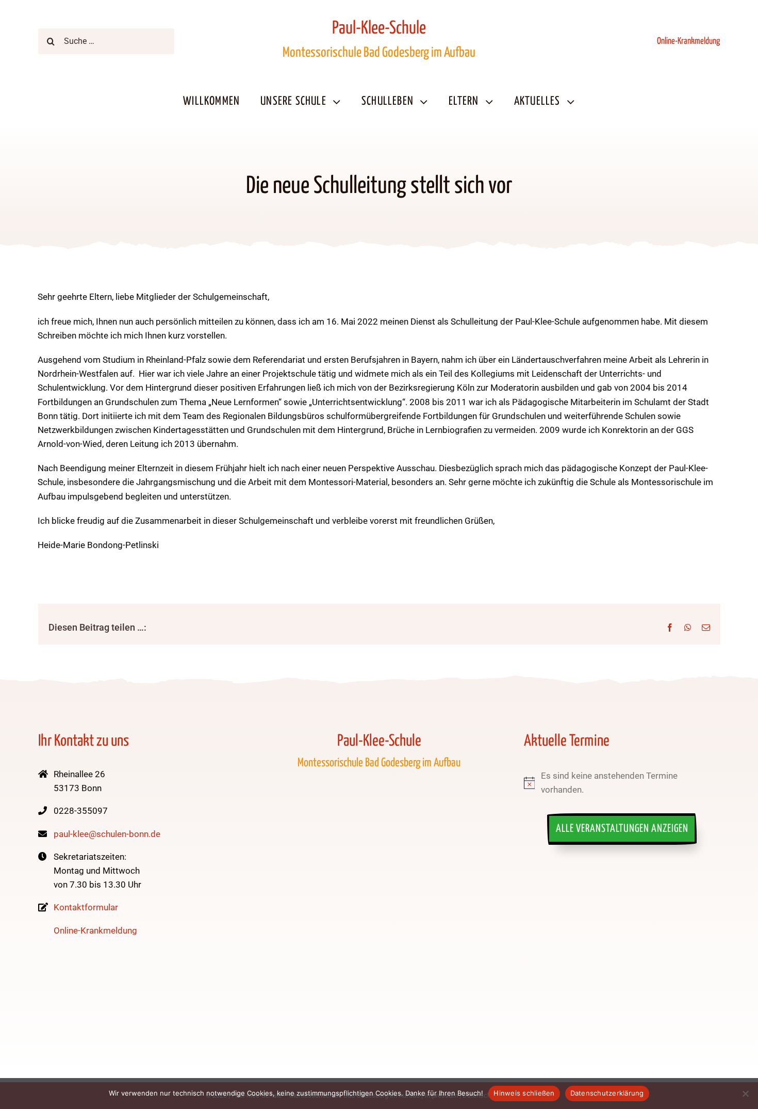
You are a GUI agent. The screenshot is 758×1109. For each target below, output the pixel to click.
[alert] (622, 783)
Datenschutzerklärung (607, 1093)
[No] (745, 1093)
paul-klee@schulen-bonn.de (107, 834)
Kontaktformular (86, 907)
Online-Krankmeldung (688, 41)
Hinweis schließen (523, 1093)
